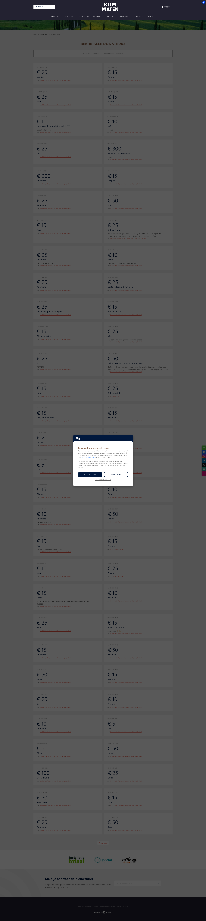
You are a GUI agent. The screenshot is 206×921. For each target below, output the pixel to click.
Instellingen (116, 474)
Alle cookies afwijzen (103, 479)
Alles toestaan (90, 474)
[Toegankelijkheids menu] (203, 2)
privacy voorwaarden (89, 457)
